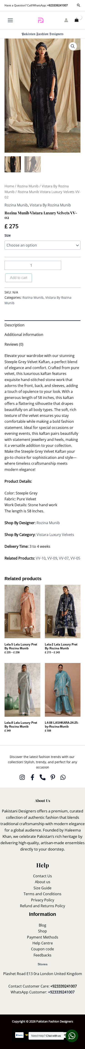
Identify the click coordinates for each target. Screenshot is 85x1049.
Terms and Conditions (42, 893)
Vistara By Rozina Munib (50, 205)
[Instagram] (22, 777)
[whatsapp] (63, 777)
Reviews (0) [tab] (14, 344)
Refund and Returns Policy (42, 905)
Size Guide (42, 887)
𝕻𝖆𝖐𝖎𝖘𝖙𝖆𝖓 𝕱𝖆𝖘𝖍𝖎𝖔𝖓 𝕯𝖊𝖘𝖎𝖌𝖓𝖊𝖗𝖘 (42, 33)
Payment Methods (42, 937)
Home (9, 186)
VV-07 (64, 558)
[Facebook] (32, 777)
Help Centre (42, 943)
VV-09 (52, 558)
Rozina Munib (28, 186)
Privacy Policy (42, 899)
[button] (78, 5)
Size (8, 235)
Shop (42, 931)
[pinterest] (52, 777)
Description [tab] (14, 325)
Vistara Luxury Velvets (55, 534)
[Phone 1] (42, 777)
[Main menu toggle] (10, 20)
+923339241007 (57, 5)
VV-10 (41, 558)
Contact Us (42, 875)
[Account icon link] (66, 20)
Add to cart (18, 278)
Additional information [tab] (24, 334)
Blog (42, 925)
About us (42, 881)
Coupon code (42, 948)
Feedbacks (42, 955)
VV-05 (75, 558)
